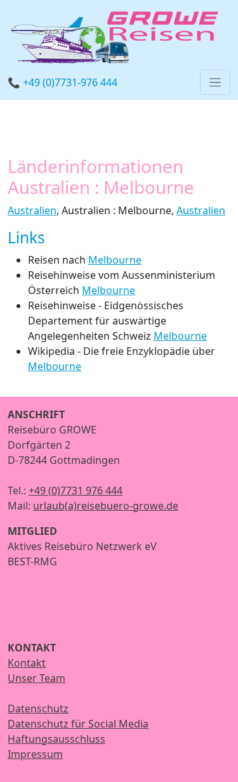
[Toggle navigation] (215, 82)
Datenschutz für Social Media (78, 724)
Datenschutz (38, 708)
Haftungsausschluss (56, 739)
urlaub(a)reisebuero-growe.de (105, 506)
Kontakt (27, 663)
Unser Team (36, 678)
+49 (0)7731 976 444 (75, 490)
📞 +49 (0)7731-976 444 (62, 82)
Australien (32, 210)
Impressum (35, 754)
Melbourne (115, 260)
